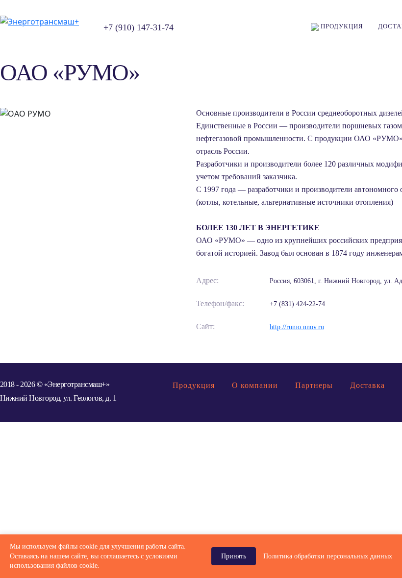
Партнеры (314, 385)
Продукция (194, 385)
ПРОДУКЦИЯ (341, 26)
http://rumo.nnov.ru (297, 327)
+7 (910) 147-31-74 (138, 27)
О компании (255, 385)
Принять (233, 556)
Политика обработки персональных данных (327, 556)
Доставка (367, 385)
